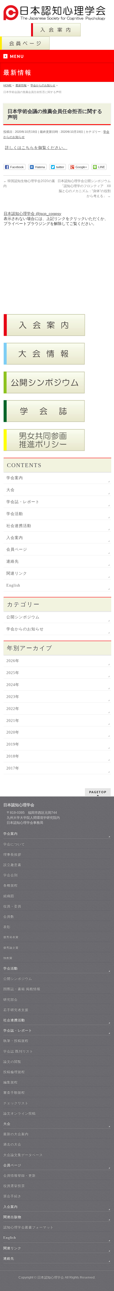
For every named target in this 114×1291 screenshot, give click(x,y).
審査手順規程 (14, 1092)
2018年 (12, 756)
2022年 (12, 709)
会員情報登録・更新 (19, 1175)
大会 (10, 490)
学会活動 (14, 514)
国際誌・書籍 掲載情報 (21, 989)
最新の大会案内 (15, 1134)
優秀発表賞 (11, 937)
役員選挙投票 (14, 1186)
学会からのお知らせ (25, 629)
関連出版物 (12, 1217)
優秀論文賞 (11, 947)
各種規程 (10, 885)
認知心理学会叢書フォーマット (28, 1227)
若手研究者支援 (15, 1010)
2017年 (12, 768)
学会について (14, 844)
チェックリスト (15, 1103)
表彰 (7, 927)
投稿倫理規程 (14, 1072)
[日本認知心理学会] (56, 14)
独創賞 (7, 957)
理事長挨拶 (12, 854)
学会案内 (14, 478)
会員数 (8, 916)
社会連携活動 (18, 526)
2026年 (12, 661)
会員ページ (16, 549)
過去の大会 (12, 1144)
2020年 (12, 732)
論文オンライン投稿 (19, 1113)
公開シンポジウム (23, 617)
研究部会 (10, 999)
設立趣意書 (12, 865)
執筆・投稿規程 (15, 1041)
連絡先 (12, 561)
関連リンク (16, 573)
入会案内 (14, 538)
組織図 (8, 896)
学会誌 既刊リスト (18, 1051)
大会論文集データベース (23, 1155)
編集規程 (10, 1082)
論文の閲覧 (12, 1062)
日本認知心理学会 (50, 1277)
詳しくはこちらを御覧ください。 (36, 147)
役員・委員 (12, 906)
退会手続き (12, 1196)
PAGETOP (98, 792)
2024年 (12, 685)
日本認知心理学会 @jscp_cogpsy (32, 213)
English (13, 585)
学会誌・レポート (23, 502)
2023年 (12, 697)
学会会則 (10, 875)
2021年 (12, 721)
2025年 (12, 673)
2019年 (12, 744)
